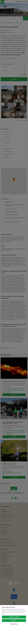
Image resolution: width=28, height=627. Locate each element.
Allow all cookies (14, 617)
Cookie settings (14, 623)
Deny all (14, 620)
